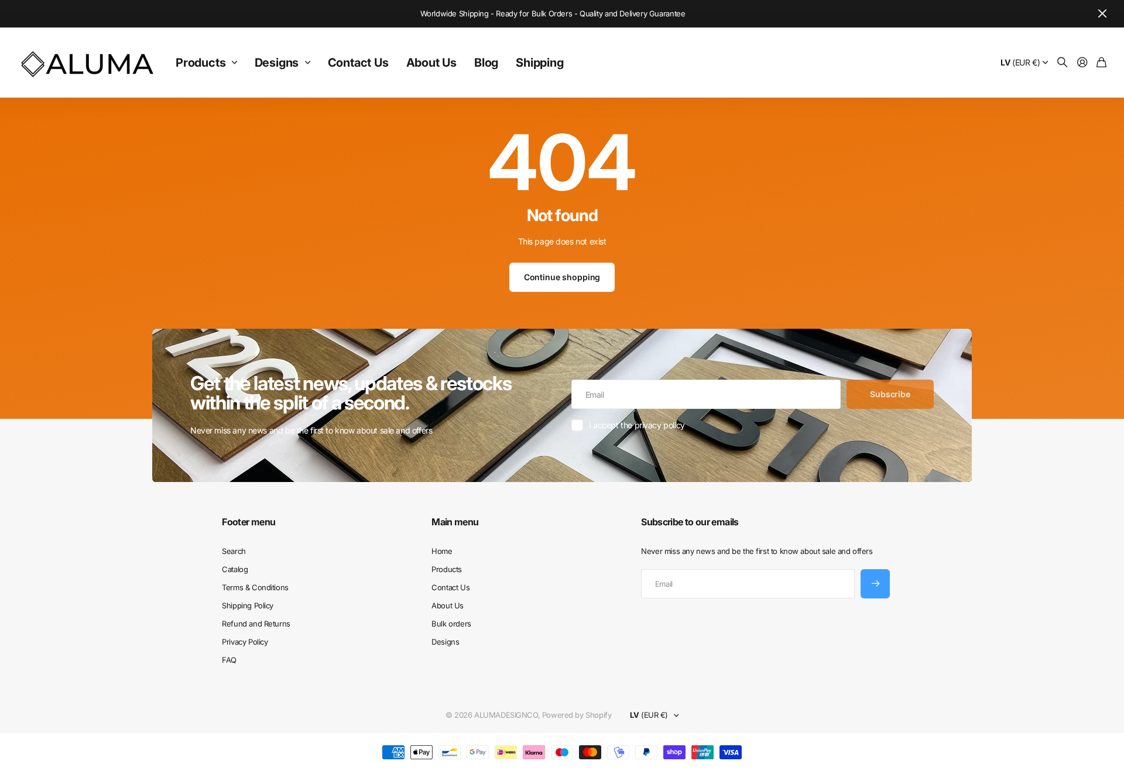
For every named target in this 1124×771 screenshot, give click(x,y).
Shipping (539, 63)
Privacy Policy (245, 641)
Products (200, 63)
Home (441, 551)
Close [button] (1102, 13)
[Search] (1062, 62)
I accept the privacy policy (637, 425)
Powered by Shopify (576, 715)
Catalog (235, 569)
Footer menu (248, 522)
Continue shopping (562, 277)
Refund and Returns (256, 623)
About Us (431, 63)
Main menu (454, 522)
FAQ (229, 660)
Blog (486, 63)
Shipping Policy (247, 605)
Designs (277, 63)
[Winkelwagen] (1101, 62)
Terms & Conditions (255, 587)
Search (233, 551)
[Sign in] (1082, 62)
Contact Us (358, 63)
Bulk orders (451, 623)
